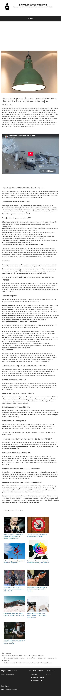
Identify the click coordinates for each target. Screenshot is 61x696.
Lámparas (33, 655)
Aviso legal (34, 674)
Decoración (7, 655)
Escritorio (15, 655)
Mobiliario (41, 655)
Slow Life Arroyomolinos (33, 4)
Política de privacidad (37, 677)
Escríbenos (49, 674)
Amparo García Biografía (7, 674)
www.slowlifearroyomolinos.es (9, 689)
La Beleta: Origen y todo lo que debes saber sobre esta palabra (14, 561)
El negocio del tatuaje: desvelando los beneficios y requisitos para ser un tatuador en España (14, 641)
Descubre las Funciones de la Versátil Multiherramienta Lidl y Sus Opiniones (38, 561)
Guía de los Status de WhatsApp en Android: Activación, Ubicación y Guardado (37, 589)
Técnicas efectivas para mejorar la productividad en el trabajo (37, 535)
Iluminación (26, 655)
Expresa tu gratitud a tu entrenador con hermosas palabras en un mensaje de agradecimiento (13, 536)
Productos (7, 653)
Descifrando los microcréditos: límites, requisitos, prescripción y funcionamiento (36, 615)
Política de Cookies (36, 680)
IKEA (20, 655)
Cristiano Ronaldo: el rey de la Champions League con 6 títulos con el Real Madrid (14, 589)
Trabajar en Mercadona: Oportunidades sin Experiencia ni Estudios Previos (28, 663)
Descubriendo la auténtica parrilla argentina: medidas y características (14, 614)
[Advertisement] (30, 36)
